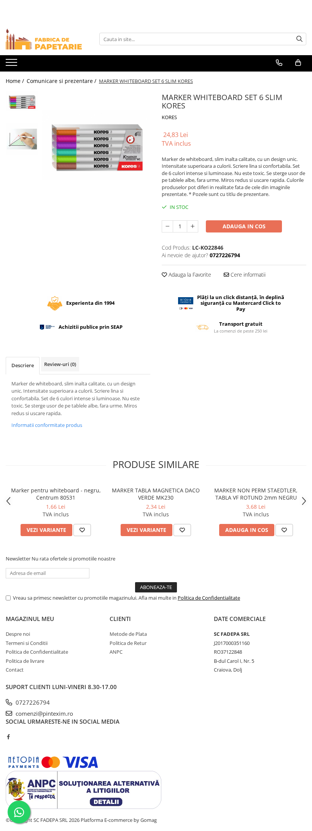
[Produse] (12, 64)
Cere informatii (247, 274)
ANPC (116, 651)
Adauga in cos (244, 226)
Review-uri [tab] (60, 364)
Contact (15, 669)
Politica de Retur (128, 643)
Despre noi (18, 633)
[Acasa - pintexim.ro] (44, 39)
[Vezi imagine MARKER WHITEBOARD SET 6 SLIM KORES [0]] (22, 101)
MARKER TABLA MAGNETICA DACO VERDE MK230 (156, 494)
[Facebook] (8, 736)
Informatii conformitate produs (46, 425)
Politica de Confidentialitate (209, 597)
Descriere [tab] (22, 365)
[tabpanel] (96, 145)
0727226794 (32, 702)
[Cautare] (299, 39)
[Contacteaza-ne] (279, 62)
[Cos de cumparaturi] (298, 62)
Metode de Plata (128, 633)
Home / (15, 80)
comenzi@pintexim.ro (43, 713)
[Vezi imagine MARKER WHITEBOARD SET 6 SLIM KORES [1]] (22, 139)
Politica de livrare (25, 660)
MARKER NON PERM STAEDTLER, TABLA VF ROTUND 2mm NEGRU (256, 494)
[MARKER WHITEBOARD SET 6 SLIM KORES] (96, 145)
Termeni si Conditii (27, 643)
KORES (169, 117)
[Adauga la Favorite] (82, 530)
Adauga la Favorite (189, 274)
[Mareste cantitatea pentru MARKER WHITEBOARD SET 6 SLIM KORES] (192, 226)
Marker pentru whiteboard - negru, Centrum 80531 (56, 494)
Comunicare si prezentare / (62, 80)
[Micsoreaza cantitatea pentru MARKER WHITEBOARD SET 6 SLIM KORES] (167, 226)
